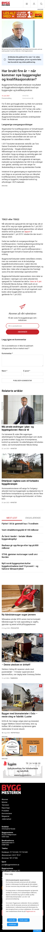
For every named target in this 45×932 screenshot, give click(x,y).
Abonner (5, 799)
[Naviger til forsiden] (6, 4)
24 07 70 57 (16, 855)
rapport (27, 232)
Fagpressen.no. (31, 911)
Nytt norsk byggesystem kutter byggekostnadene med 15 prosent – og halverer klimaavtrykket (20, 566)
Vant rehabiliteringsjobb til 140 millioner (20, 530)
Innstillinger (37, 930)
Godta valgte (24, 920)
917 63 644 (14, 852)
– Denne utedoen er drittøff (16, 664)
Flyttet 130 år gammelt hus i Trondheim (20, 523)
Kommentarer (27, 98)
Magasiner (5, 816)
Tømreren (5, 805)
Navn (4, 371)
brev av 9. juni (36, 281)
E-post (26, 371)
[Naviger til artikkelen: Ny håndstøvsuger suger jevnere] (22, 598)
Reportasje (6, 808)
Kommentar (7, 353)
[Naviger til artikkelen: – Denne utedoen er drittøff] (22, 647)
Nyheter (5, 802)
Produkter (5, 811)
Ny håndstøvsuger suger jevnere (19, 614)
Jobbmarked (6, 819)
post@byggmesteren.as (10, 865)
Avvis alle (12, 920)
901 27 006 (14, 858)
